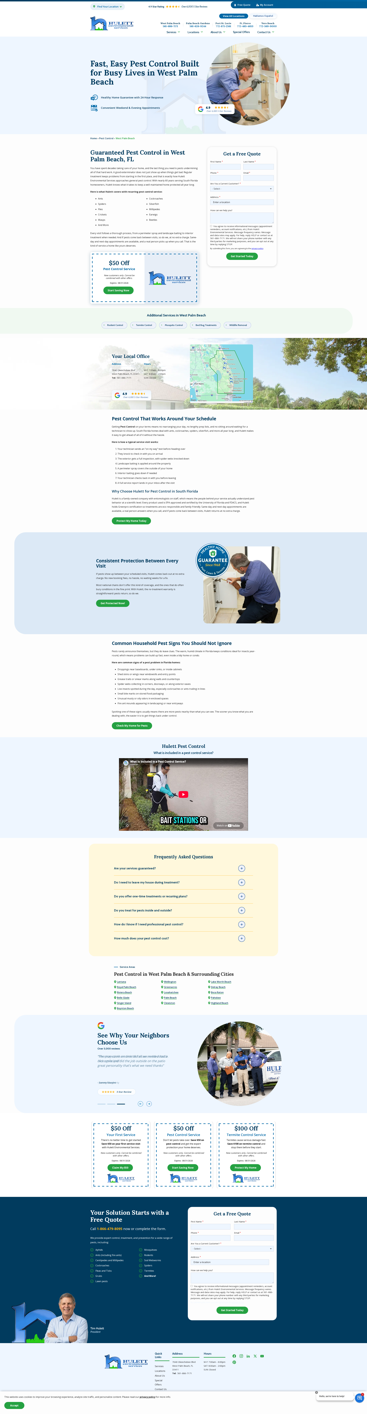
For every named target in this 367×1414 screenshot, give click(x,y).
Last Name (248, 161)
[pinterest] (234, 1361)
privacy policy (257, 248)
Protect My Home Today (131, 521)
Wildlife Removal (238, 325)
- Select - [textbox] (216, 188)
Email (246, 172)
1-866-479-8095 (109, 1228)
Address (214, 197)
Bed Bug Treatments (206, 325)
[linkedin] (248, 1355)
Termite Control (144, 325)
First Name (215, 161)
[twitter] (255, 1355)
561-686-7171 (124, 377)
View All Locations (233, 16)
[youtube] (262, 1355)
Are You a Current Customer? (224, 183)
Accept (14, 1405)
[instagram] (241, 1355)
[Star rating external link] (177, 6)
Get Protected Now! (113, 603)
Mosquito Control (174, 325)
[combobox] (242, 189)
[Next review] (149, 1104)
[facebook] (234, 1355)
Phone (213, 172)
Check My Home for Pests (132, 725)
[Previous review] (140, 1104)
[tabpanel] (141, 1076)
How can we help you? (221, 210)
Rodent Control (115, 325)
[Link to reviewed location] (117, 1092)
